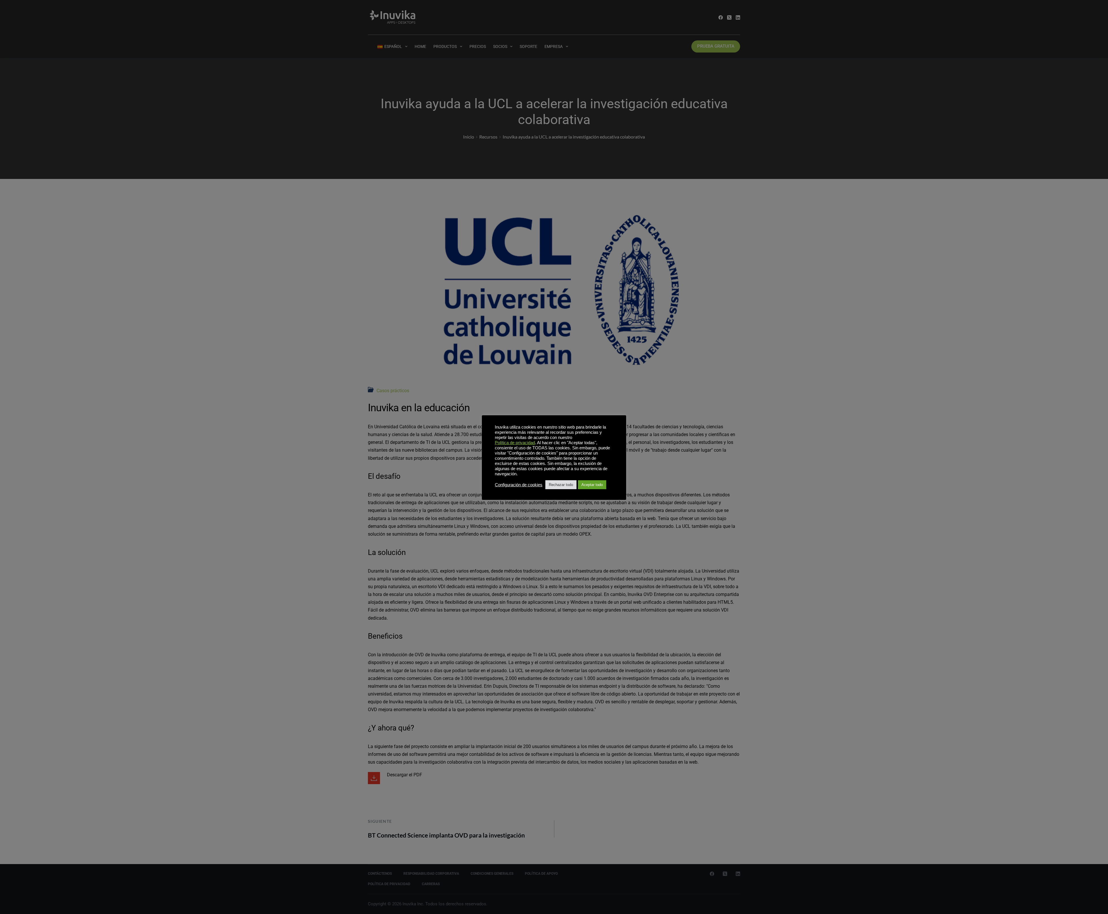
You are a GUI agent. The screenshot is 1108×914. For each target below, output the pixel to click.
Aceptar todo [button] (592, 485)
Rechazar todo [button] (561, 485)
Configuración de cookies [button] (518, 485)
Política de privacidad (515, 442)
